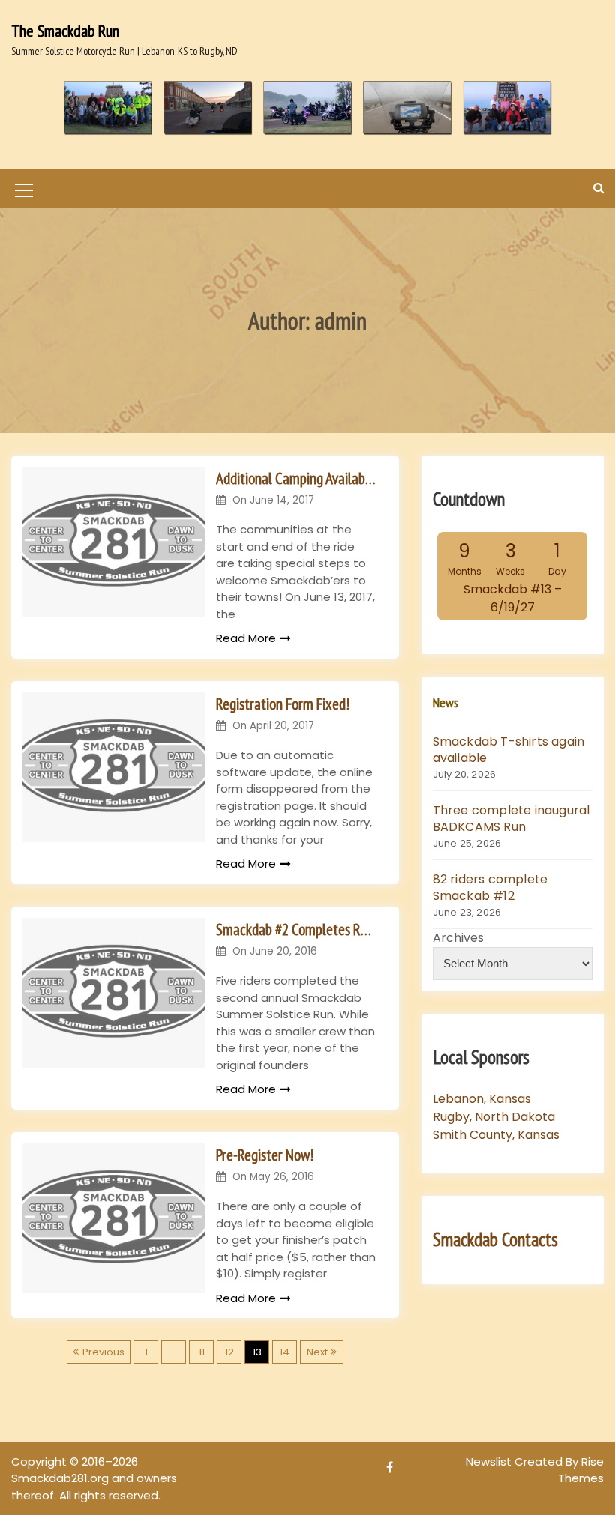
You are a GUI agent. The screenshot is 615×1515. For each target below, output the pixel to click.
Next (317, 1352)
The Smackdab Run (65, 30)
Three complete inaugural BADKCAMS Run (511, 818)
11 (202, 1352)
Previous (103, 1352)
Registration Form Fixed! (283, 704)
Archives (458, 937)
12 (229, 1352)
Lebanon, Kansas (482, 1098)
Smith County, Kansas (496, 1134)
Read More (246, 638)
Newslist (490, 1461)
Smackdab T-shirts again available (509, 749)
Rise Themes (581, 1470)
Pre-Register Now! (265, 1155)
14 (285, 1352)
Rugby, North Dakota (494, 1116)
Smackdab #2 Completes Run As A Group (296, 929)
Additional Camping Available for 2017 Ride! (296, 478)
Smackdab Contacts (495, 1239)
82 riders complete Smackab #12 (490, 887)
